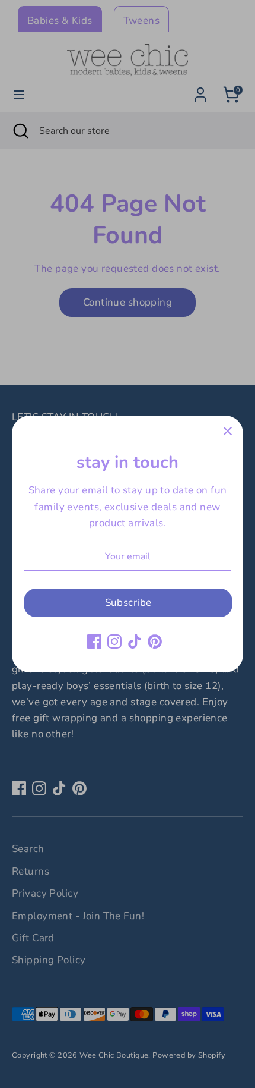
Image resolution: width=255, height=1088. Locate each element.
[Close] (228, 431)
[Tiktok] (135, 641)
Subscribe (128, 602)
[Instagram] (114, 641)
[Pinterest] (155, 641)
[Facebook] (94, 641)
